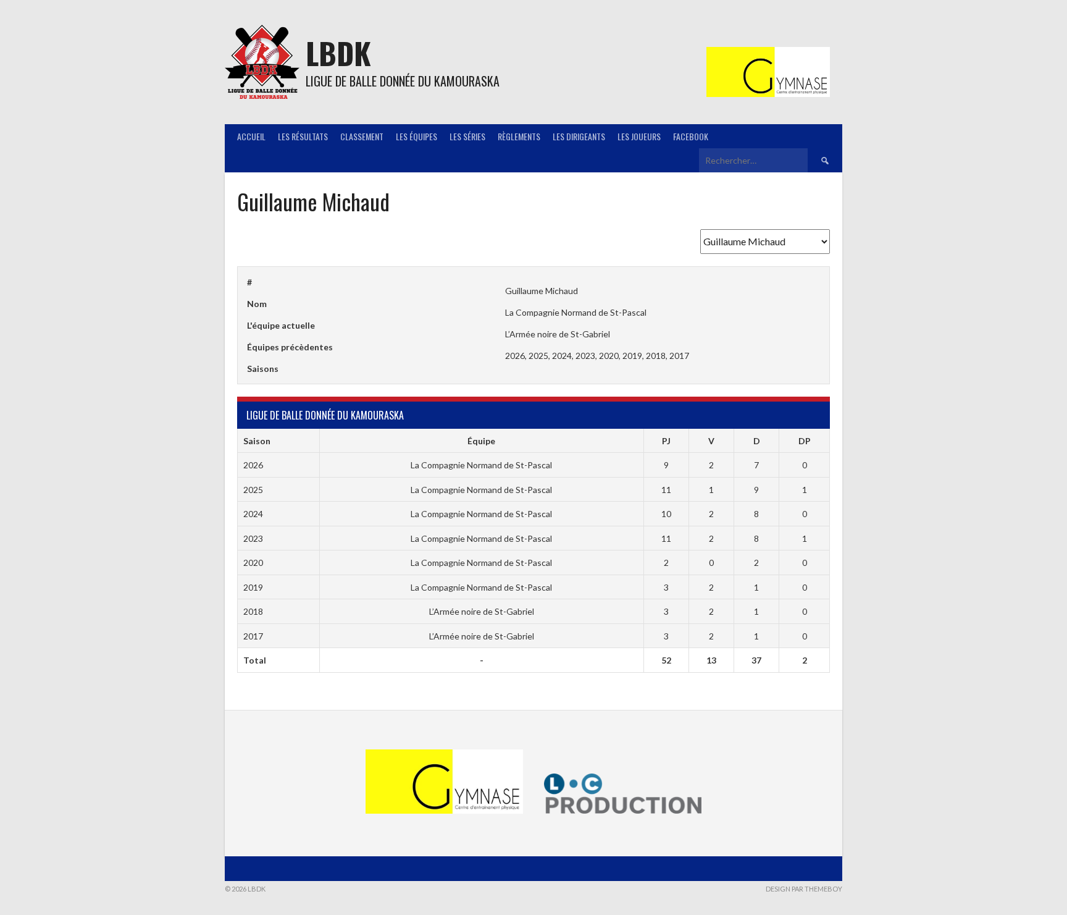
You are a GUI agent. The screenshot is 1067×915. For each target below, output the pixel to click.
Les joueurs (639, 136)
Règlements (519, 136)
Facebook (690, 136)
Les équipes (416, 136)
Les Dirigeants (579, 136)
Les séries (467, 136)
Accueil (251, 136)
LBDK (338, 53)
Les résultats (303, 136)
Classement (361, 136)
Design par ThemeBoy (804, 889)
